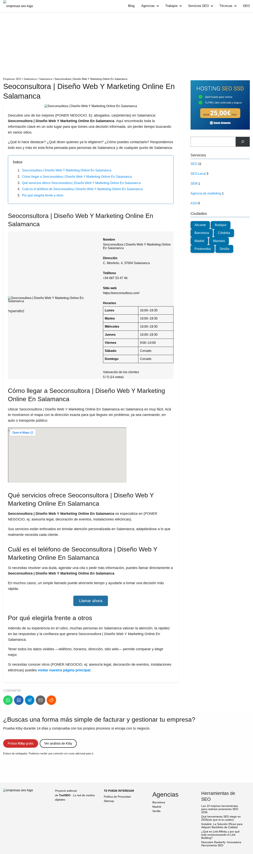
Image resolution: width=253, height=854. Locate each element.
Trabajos (171, 5)
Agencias (148, 5)
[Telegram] (29, 700)
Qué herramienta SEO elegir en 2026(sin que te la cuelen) (221, 818)
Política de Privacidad (117, 796)
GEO (246, 5)
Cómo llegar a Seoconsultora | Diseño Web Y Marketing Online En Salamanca (77, 176)
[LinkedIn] (19, 700)
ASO (194, 203)
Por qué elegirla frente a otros (42, 195)
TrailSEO (64, 795)
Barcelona (201, 233)
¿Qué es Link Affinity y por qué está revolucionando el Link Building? (220, 834)
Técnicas (225, 5)
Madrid (199, 241)
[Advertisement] (126, 45)
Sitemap (109, 801)
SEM (194, 183)
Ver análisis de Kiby (58, 743)
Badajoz (221, 225)
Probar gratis (20, 743)
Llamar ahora (90, 601)
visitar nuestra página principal (64, 670)
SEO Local (198, 173)
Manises (219, 241)
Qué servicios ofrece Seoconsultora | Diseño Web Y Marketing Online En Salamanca (81, 183)
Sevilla (224, 248)
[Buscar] (243, 142)
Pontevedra (202, 248)
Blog (131, 5)
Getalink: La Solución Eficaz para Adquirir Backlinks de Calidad (222, 825)
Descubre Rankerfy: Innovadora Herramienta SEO (221, 844)
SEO (194, 163)
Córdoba (224, 233)
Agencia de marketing (206, 193)
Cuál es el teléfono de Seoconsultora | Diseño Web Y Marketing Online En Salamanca (82, 189)
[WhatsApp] (8, 700)
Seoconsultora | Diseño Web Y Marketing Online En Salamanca (66, 170)
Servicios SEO (198, 5)
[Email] (40, 700)
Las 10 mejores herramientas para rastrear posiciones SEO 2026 (219, 809)
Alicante (200, 225)
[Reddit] (51, 700)
